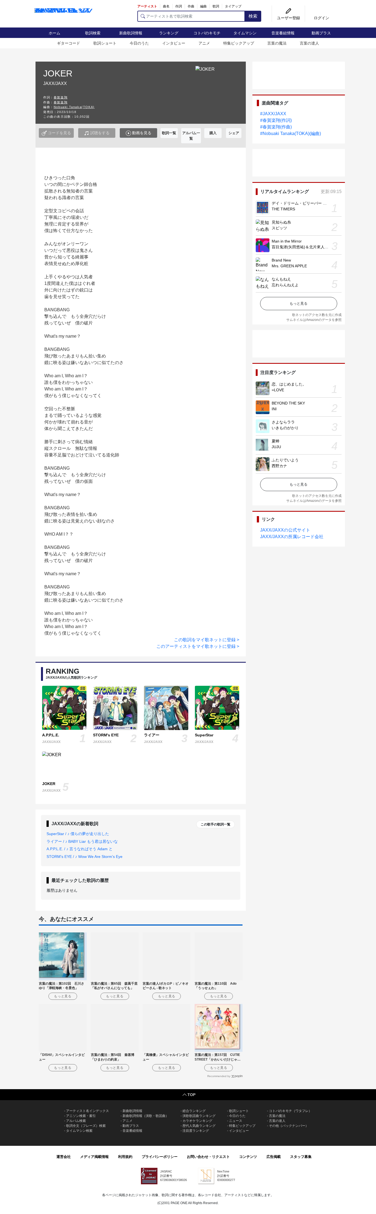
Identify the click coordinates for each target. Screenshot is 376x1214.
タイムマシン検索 (79, 1131)
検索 (253, 16)
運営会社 (63, 1157)
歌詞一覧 (169, 133)
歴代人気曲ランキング (199, 1126)
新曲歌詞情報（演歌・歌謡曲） (145, 1116)
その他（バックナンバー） (289, 1126)
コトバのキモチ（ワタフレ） (290, 1111)
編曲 (203, 6)
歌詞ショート (104, 43)
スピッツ (279, 228)
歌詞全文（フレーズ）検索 (86, 1126)
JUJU (276, 447)
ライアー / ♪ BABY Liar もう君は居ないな (82, 841)
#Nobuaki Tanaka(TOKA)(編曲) (290, 133)
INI (274, 409)
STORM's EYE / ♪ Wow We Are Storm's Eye (84, 856)
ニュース (235, 1121)
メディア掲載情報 (94, 1157)
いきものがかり (285, 428)
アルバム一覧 (191, 136)
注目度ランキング (195, 1131)
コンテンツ (248, 1157)
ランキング (168, 33)
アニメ (204, 43)
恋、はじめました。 (289, 384)
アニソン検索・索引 (81, 1116)
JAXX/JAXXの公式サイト (285, 530)
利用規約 (125, 1157)
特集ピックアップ (238, 43)
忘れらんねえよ (285, 285)
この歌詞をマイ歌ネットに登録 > (206, 639)
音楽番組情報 (283, 33)
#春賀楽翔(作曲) (276, 127)
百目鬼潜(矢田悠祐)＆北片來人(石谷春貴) (307, 247)
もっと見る (298, 303)
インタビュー (173, 43)
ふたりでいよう (285, 460)
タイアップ (233, 6)
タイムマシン (245, 33)
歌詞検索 (92, 33)
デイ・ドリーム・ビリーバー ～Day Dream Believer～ (319, 203)
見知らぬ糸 (281, 222)
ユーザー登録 (288, 18)
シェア (233, 133)
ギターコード (68, 43)
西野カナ (279, 466)
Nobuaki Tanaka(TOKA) (74, 107)
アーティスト (147, 6)
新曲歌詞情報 (130, 33)
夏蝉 (275, 441)
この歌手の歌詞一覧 (215, 824)
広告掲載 (273, 1157)
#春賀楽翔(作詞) (276, 120)
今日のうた (139, 43)
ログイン (321, 18)
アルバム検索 (76, 1121)
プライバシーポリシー (160, 1157)
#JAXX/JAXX (273, 113)
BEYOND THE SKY (288, 403)
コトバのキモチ (207, 33)
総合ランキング (194, 1111)
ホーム (54, 33)
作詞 (178, 6)
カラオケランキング (197, 1121)
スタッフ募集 (301, 1157)
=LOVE (278, 390)
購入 (213, 133)
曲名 (166, 6)
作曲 (191, 6)
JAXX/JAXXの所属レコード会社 (291, 536)
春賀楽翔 (60, 97)
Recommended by (218, 1076)
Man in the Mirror (287, 241)
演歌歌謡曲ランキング (199, 1116)
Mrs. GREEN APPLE (289, 266)
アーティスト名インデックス (87, 1111)
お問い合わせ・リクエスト (208, 1157)
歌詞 (215, 6)
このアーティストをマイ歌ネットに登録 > (197, 646)
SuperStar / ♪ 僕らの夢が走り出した (78, 834)
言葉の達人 (309, 43)
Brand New (281, 260)
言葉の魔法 (277, 43)
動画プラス (321, 33)
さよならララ (283, 422)
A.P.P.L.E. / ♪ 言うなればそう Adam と (80, 849)
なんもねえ (281, 279)
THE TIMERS (283, 209)
